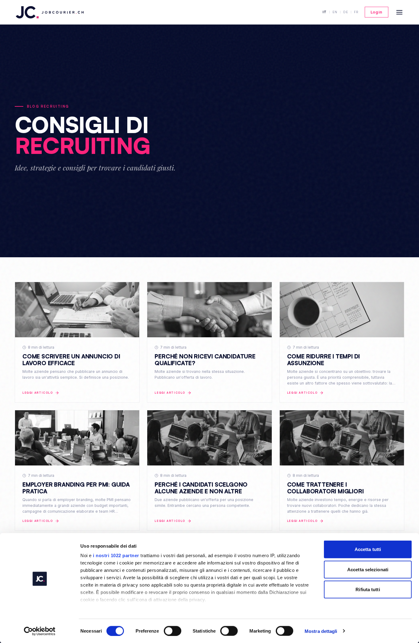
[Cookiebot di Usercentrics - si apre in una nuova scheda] (40, 631)
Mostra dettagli (321, 630)
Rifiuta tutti (368, 589)
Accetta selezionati (367, 569)
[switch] (172, 631)
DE (345, 12)
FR (356, 12)
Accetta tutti (368, 549)
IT (325, 12)
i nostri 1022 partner (116, 555)
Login (376, 12)
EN (335, 12)
